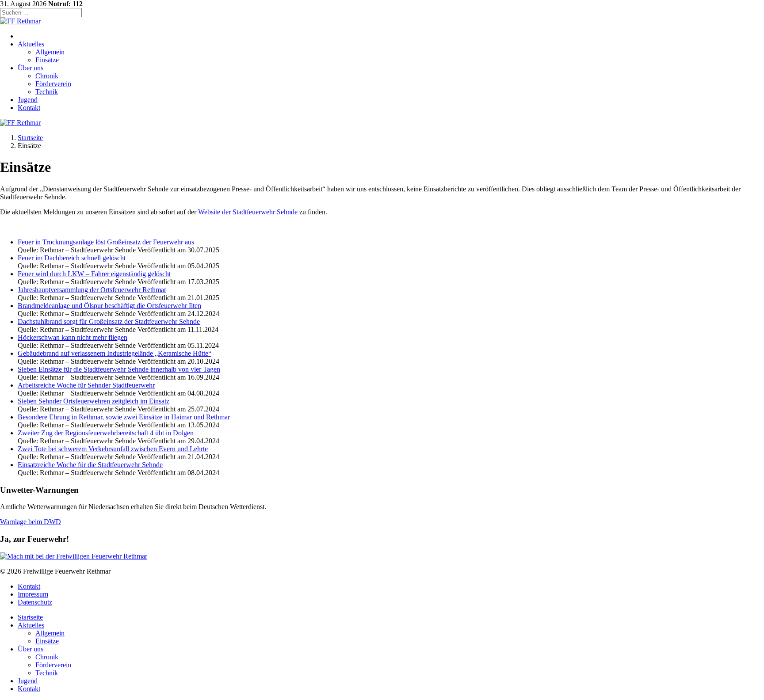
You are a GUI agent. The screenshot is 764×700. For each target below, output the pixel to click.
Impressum (33, 594)
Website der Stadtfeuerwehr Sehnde (248, 212)
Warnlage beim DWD (30, 521)
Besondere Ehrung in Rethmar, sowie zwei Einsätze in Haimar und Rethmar (124, 417)
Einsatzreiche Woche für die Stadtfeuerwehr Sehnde (90, 464)
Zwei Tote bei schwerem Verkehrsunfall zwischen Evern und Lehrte (113, 449)
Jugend (28, 99)
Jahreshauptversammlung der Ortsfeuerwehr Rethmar (92, 289)
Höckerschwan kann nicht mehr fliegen (72, 337)
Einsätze (47, 60)
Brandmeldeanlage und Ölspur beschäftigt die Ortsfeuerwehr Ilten (109, 305)
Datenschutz (35, 602)
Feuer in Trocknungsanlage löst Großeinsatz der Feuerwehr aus (106, 242)
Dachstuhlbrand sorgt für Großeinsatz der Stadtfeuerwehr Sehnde (109, 321)
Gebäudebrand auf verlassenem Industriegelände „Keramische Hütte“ (114, 353)
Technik (46, 91)
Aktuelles (31, 44)
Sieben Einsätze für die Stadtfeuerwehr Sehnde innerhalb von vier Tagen (119, 369)
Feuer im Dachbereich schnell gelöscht (72, 258)
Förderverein (53, 84)
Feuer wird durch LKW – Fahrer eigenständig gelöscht (94, 274)
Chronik (46, 76)
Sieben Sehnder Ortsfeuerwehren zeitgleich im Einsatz (93, 401)
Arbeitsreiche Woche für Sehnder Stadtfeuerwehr (86, 385)
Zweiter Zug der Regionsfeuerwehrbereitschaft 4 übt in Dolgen (106, 433)
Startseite (30, 137)
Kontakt (29, 107)
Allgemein (50, 52)
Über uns (30, 68)
